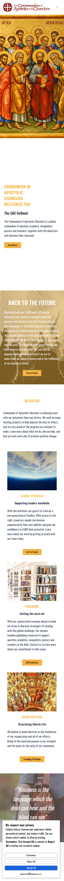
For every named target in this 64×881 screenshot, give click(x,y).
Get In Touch (32, 552)
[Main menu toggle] (57, 7)
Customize (31, 855)
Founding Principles (32, 759)
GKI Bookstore (32, 662)
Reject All (31, 861)
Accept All (31, 867)
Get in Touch (32, 373)
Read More (12, 245)
